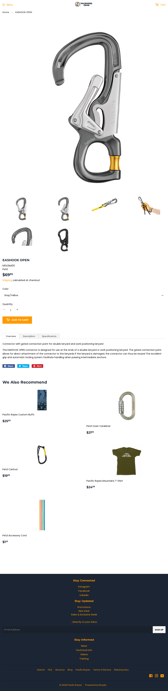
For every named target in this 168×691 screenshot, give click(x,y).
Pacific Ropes (83, 669)
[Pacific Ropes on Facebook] (151, 676)
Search (41, 669)
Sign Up (159, 629)
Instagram (84, 586)
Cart (163, 4)
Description (29, 336)
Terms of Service (102, 669)
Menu (10, 4)
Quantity (7, 304)
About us (60, 669)
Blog (70, 669)
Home (5, 12)
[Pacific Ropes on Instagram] (156, 676)
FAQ (50, 669)
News (84, 646)
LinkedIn (84, 595)
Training (84, 658)
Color (5, 289)
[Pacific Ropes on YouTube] (162, 676)
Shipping (7, 280)
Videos (84, 654)
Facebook (84, 591)
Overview (11, 336)
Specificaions (49, 336)
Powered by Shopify (95, 685)
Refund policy (121, 669)
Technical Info (84, 650)
